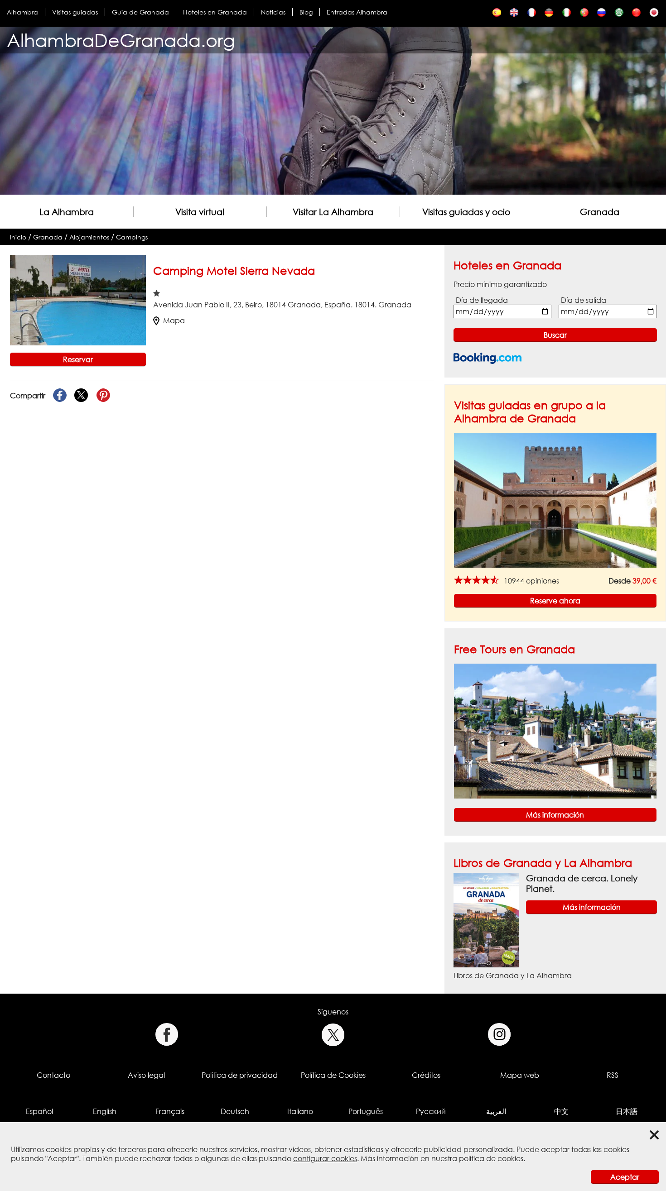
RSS (612, 1075)
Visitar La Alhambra (333, 211)
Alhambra (22, 12)
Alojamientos (89, 237)
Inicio (18, 237)
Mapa (174, 320)
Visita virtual (199, 211)
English (104, 1111)
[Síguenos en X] (333, 1034)
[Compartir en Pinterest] (103, 395)
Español (39, 1111)
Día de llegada (482, 300)
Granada (599, 211)
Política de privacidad (240, 1075)
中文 (561, 1111)
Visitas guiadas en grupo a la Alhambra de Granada (530, 411)
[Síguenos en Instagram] (499, 1034)
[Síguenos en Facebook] (166, 1034)
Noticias (273, 12)
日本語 (626, 1111)
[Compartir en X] (81, 395)
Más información (555, 814)
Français (169, 1111)
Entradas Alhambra (357, 12)
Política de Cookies (333, 1075)
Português (365, 1111)
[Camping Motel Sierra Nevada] (497, 15)
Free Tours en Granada (514, 648)
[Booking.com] (487, 358)
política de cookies (491, 1158)
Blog (306, 12)
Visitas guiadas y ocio (466, 211)
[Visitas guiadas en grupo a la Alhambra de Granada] (555, 499)
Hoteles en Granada (215, 12)
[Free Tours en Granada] (555, 730)
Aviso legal (146, 1075)
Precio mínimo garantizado (500, 284)
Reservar (78, 359)
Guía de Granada (140, 12)
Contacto (53, 1075)
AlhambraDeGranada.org (121, 40)
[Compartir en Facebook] (60, 395)
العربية (496, 1111)
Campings (132, 237)
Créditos (426, 1075)
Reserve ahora (555, 600)
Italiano (300, 1111)
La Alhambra (66, 211)
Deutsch (235, 1111)
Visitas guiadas (75, 12)
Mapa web (519, 1075)
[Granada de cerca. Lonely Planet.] (486, 919)
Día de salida (583, 300)
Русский (431, 1111)
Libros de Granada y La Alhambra (543, 862)
